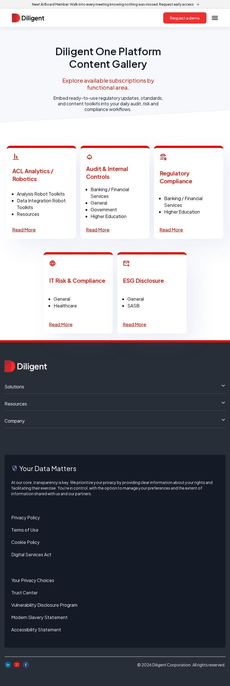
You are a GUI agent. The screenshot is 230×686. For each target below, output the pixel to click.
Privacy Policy (25, 517)
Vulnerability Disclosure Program (44, 605)
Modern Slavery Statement (39, 617)
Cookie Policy (25, 542)
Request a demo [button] (185, 17)
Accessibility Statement (36, 629)
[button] (215, 18)
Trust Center (24, 592)
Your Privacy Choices (32, 580)
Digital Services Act (31, 554)
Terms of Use (24, 530)
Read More (24, 230)
